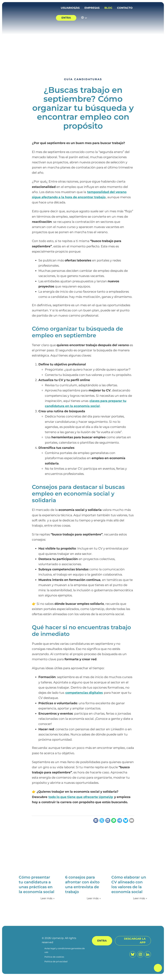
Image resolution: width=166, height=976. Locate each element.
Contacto (125, 7)
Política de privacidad (55, 961)
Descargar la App (135, 940)
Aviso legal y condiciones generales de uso (64, 950)
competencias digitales (84, 693)
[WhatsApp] (113, 820)
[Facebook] (95, 820)
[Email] (131, 820)
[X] (101, 820)
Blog (108, 7)
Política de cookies (54, 956)
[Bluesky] (125, 820)
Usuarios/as (70, 7)
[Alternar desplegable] (86, 18)
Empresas (92, 7)
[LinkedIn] (107, 820)
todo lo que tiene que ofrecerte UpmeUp (80, 797)
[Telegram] (119, 820)
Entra (66, 17)
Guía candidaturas (83, 79)
